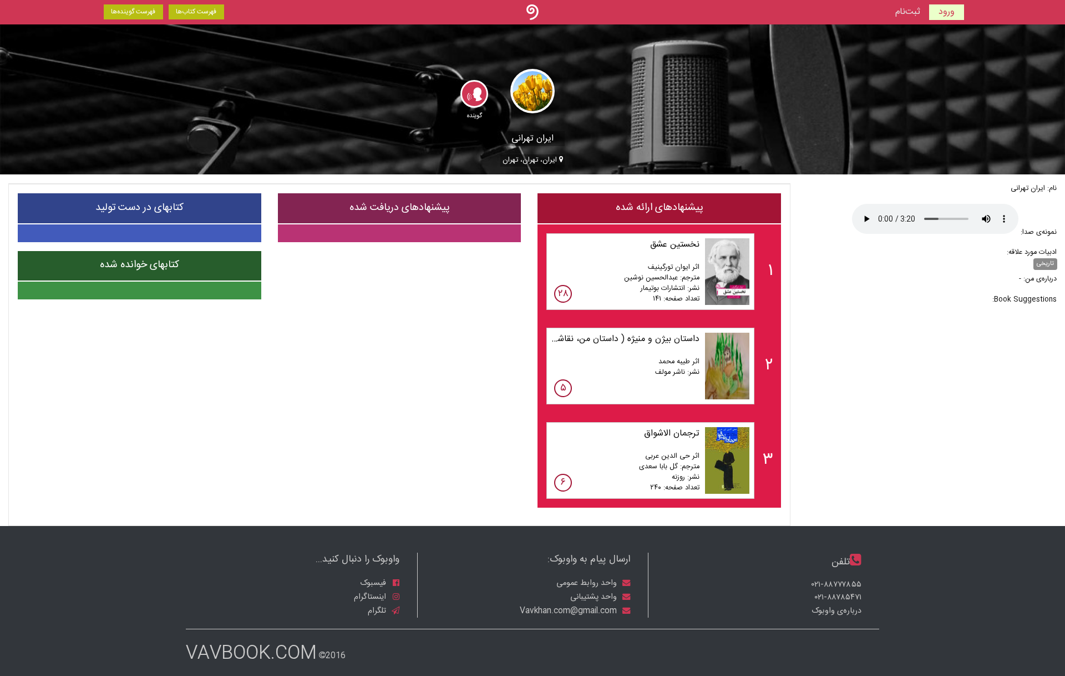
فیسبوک (374, 583)
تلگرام (378, 610)
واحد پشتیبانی (594, 597)
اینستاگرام (371, 597)
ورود (947, 11)
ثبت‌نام (907, 12)
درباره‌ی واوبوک (836, 611)
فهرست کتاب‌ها (196, 11)
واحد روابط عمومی (587, 583)
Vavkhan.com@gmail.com (569, 610)
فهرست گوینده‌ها (133, 11)
